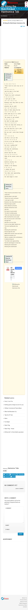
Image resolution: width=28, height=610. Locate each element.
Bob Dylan (4, 3)
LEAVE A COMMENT (19, 488)
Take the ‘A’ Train (8, 415)
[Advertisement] (14, 44)
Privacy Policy (23, 599)
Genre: (15, 64)
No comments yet (10, 485)
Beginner (18, 67)
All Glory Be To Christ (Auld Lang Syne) (13, 432)
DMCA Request (23, 603)
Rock (18, 64)
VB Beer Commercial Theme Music (13, 408)
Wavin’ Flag (7, 425)
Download (18, 268)
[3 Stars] (5, 20)
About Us (24, 597)
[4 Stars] (6, 20)
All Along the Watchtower (13, 271)
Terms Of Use (23, 601)
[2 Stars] (4, 20)
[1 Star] (3, 20)
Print (23, 26)
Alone (5, 418)
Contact (25, 606)
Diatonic (5, 16)
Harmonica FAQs (23, 605)
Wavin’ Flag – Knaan (9, 428)
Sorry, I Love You (8, 401)
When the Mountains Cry (10, 411)
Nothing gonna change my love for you (14, 404)
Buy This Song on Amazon (19, 71)
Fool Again (7, 421)
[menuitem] (26, 6)
